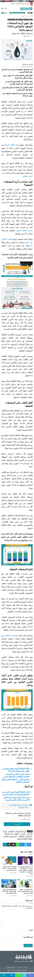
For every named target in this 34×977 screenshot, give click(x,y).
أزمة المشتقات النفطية (17, 831)
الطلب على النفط (11, 834)
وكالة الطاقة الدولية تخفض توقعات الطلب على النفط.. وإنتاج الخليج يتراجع (9, 891)
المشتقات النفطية (12, 635)
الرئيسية (28, 16)
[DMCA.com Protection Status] (24, 961)
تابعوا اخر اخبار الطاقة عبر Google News (19, 806)
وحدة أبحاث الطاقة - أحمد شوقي (22, 33)
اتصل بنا (19, 967)
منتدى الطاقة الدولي (24, 230)
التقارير (23, 16)
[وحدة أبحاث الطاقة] (17, 12)
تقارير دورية (21, 19)
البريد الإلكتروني (27, 937)
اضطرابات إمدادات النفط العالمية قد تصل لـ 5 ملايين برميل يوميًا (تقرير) (9, 868)
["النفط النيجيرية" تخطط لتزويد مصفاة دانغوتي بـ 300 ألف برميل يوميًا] (25, 883)
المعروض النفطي (10, 836)
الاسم (30, 930)
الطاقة (8, 970)
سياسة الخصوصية (11, 967)
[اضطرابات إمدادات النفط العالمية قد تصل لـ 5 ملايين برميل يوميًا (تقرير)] (8, 860)
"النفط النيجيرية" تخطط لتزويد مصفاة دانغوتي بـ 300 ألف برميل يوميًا (25, 891)
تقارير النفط (26, 19)
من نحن (26, 967)
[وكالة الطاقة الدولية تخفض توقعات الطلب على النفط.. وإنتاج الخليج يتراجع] (8, 883)
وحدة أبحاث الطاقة (11, 19)
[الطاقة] (26, 8)
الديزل (22, 834)
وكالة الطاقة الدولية (11, 145)
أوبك (5, 831)
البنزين (19, 475)
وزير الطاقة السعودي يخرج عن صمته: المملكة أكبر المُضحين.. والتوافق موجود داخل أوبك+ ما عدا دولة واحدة (25, 870)
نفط (16, 19)
